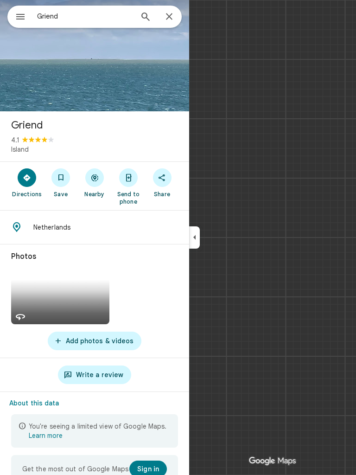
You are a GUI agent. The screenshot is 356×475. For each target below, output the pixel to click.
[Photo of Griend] (94, 55)
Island (20, 149)
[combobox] (85, 16)
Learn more (46, 435)
